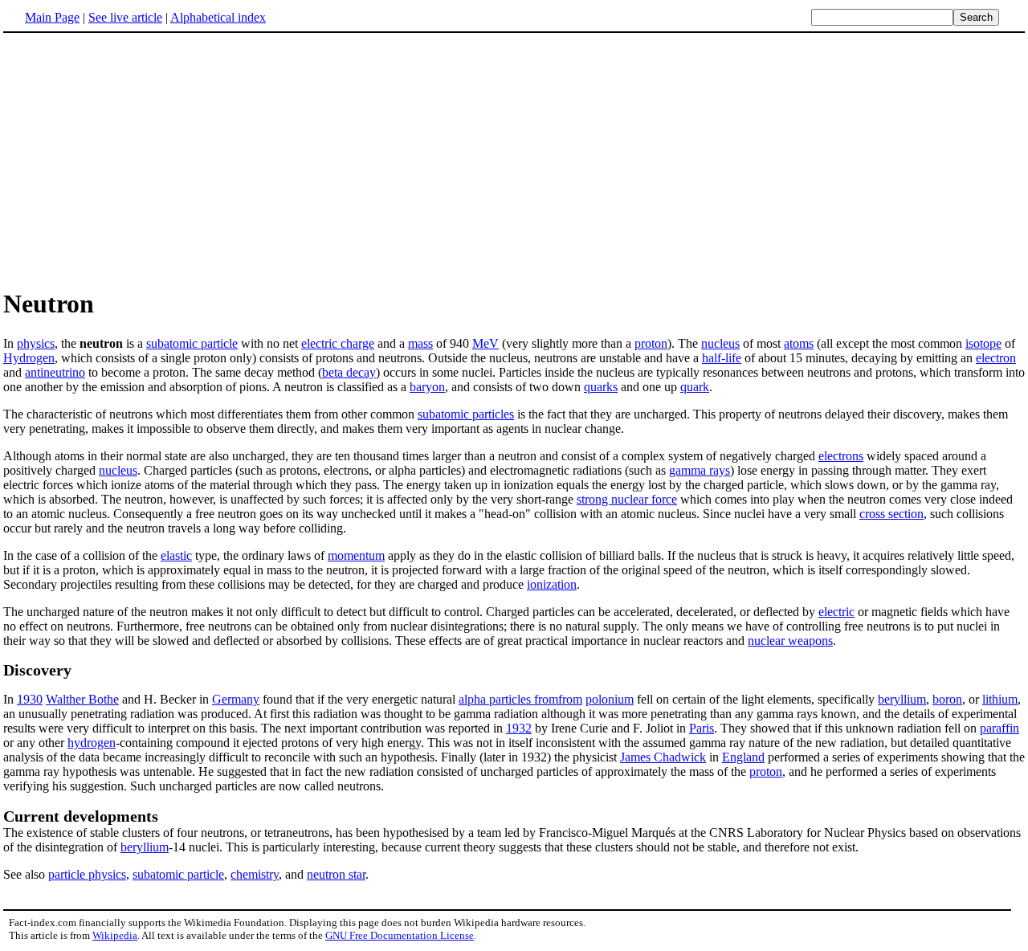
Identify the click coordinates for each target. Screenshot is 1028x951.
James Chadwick (663, 757)
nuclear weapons (790, 640)
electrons (840, 456)
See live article (125, 17)
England (743, 757)
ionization (552, 584)
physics (36, 343)
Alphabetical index (218, 17)
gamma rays (699, 470)
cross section (891, 513)
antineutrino (55, 372)
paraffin (999, 728)
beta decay (349, 372)
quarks (601, 387)
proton (650, 343)
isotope (983, 343)
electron (996, 358)
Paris (701, 728)
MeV (485, 343)
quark (694, 387)
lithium (1000, 699)
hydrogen (91, 742)
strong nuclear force (627, 499)
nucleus (720, 343)
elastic (176, 555)
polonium (609, 699)
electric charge (337, 343)
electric (836, 611)
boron (947, 699)
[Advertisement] (138, 159)
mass (420, 343)
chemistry (254, 874)
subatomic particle (192, 343)
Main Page (52, 17)
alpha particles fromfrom (520, 699)
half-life (721, 358)
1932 (519, 728)
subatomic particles (466, 414)
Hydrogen (29, 358)
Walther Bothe (82, 699)
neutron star (336, 874)
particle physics (87, 874)
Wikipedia (114, 935)
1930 (30, 699)
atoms (799, 343)
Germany (235, 699)
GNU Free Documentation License (399, 935)
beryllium (902, 699)
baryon (427, 387)
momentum (356, 555)
